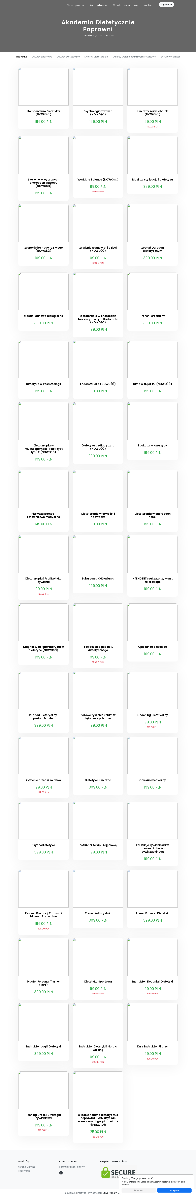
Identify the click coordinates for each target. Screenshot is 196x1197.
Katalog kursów (98, 5)
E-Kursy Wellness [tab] (170, 56)
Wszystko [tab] (21, 56)
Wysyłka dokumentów (125, 5)
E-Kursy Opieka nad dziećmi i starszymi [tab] (134, 56)
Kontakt (148, 5)
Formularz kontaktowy (72, 1166)
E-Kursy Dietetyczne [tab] (68, 56)
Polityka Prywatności (89, 1193)
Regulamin (69, 1193)
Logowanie (166, 4)
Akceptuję (174, 1190)
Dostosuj (138, 1190)
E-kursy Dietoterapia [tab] (96, 56)
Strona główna (75, 5)
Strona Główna (26, 1166)
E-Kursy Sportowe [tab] (42, 56)
